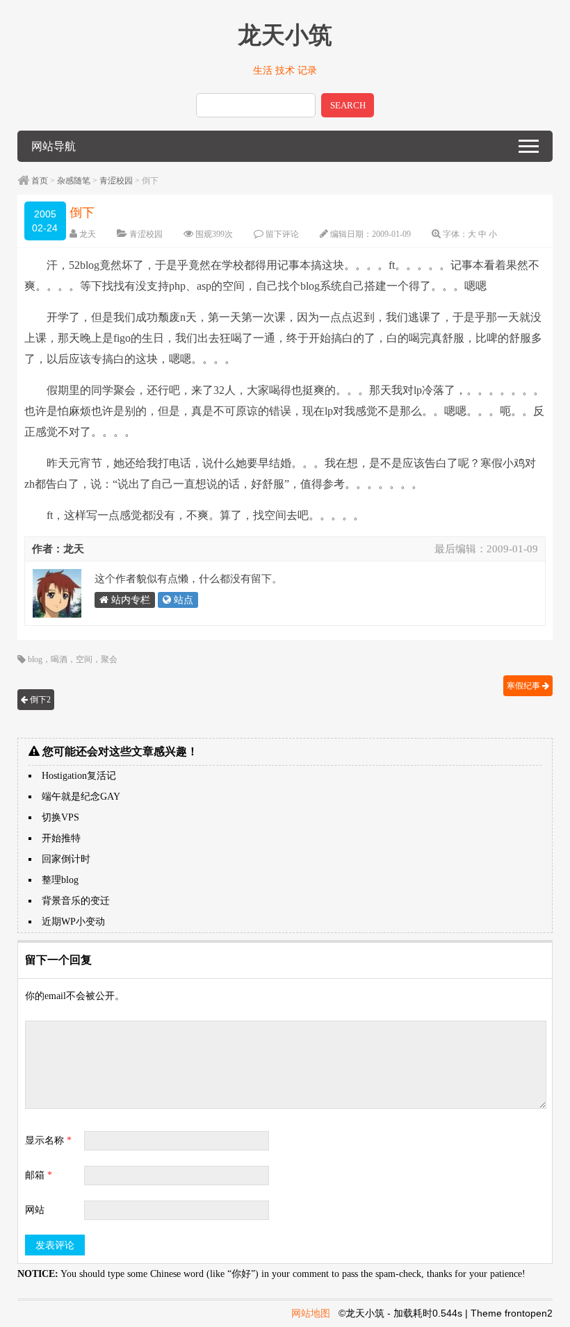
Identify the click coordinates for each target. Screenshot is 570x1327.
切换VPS (60, 817)
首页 (39, 181)
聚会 (109, 659)
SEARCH (348, 105)
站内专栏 (129, 600)
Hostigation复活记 (79, 775)
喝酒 (59, 659)
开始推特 (61, 838)
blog (35, 659)
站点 (182, 600)
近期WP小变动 (73, 921)
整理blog (60, 880)
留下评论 (282, 234)
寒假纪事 (524, 686)
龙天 (87, 234)
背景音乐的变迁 (76, 901)
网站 (34, 1210)
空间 (84, 659)
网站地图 (310, 1313)
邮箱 (38, 1175)
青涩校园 (116, 181)
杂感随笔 (73, 181)
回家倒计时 (66, 859)
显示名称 (48, 1140)
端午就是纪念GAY (81, 796)
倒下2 (39, 699)
